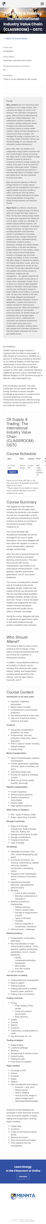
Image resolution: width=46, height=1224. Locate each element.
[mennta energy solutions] (23, 1199)
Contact (23, 1176)
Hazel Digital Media (27, 1221)
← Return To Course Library (15, 38)
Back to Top (42, 1220)
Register (12, 472)
